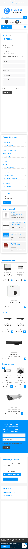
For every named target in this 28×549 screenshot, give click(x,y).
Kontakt (16, 1)
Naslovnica (5, 35)
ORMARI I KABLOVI (7, 153)
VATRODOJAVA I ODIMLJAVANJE (10, 181)
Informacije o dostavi (8, 495)
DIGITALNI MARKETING (8, 145)
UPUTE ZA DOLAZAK (9, 479)
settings (16, 543)
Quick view (3, 280)
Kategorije (7, 27)
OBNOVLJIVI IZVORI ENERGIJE (9, 150)
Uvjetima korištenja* (16, 443)
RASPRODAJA (6, 170)
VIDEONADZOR (6, 183)
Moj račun (14, 5)
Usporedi (8, 280)
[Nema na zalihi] (3, 198)
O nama (12, 1)
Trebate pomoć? (14, 3)
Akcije (4, 139)
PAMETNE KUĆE (6, 156)
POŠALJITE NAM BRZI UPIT (11, 475)
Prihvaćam (5, 546)
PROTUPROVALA (6, 164)
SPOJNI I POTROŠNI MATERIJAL (10, 178)
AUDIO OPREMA (6, 142)
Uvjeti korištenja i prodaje (9, 492)
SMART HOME (6, 172)
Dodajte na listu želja (5, 280)
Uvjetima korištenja (16, 89)
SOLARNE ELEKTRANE (8, 175)
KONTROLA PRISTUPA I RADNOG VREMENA (13, 148)
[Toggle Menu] (25, 27)
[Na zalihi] (3, 196)
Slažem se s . (13, 89)
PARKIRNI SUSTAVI (7, 159)
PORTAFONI (5, 161)
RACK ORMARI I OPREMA (8, 167)
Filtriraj (6, 202)
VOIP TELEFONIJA (7, 186)
